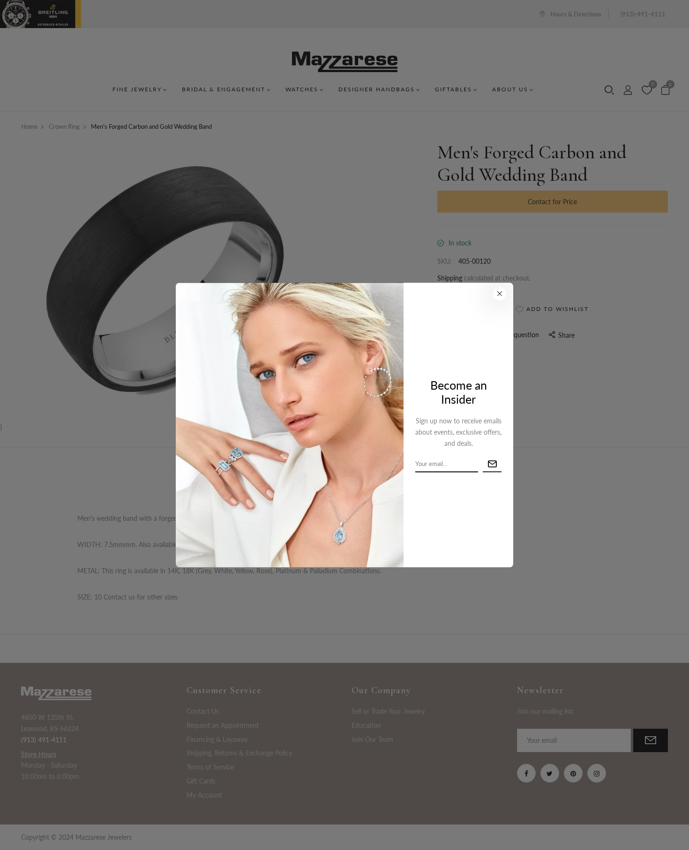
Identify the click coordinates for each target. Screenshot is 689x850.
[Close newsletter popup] (499, 293)
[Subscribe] (492, 464)
